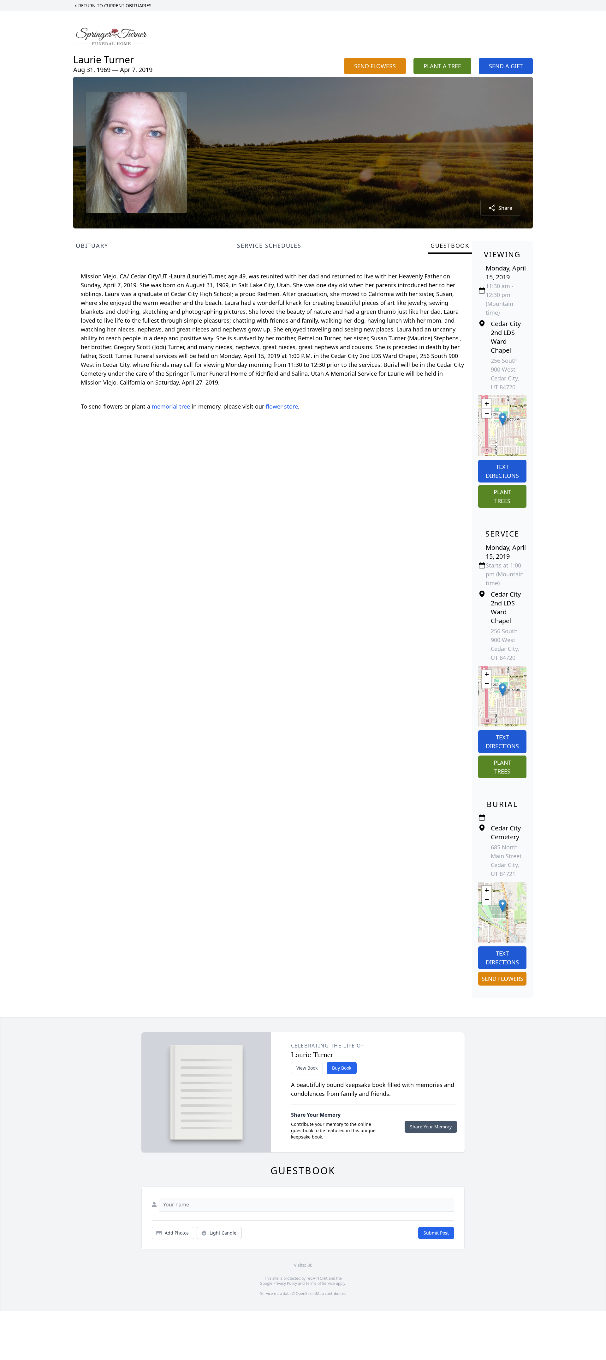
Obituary (92, 245)
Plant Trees (502, 496)
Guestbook (450, 245)
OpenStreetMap (310, 1293)
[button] (503, 419)
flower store (282, 406)
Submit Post (436, 1233)
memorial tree (171, 406)
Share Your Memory (431, 1127)
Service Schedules (269, 245)
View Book (307, 1068)
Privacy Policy (285, 1283)
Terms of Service (320, 1283)
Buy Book (341, 1068)
